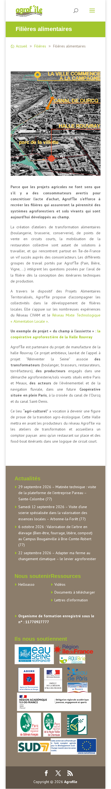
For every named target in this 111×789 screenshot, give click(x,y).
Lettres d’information (71, 600)
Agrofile (70, 781)
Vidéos (59, 584)
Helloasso (26, 584)
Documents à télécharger (74, 592)
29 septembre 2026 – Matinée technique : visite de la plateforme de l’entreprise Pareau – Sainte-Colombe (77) (57, 492)
